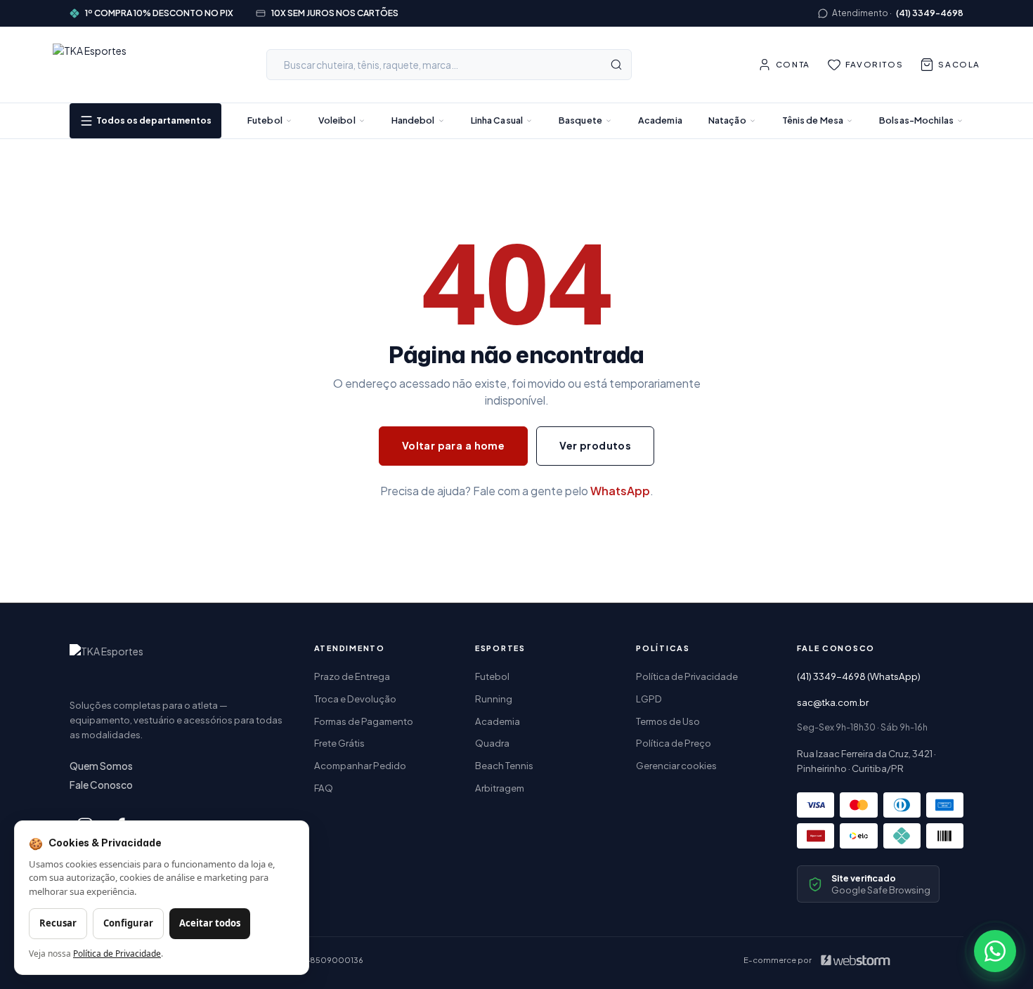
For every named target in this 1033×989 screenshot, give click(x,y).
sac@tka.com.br (833, 702)
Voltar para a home (453, 445)
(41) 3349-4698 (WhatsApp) (859, 676)
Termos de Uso (668, 721)
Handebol (413, 120)
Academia (660, 120)
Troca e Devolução (355, 699)
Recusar (58, 923)
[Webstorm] (855, 960)
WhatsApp (620, 490)
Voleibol (337, 120)
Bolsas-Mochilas (916, 120)
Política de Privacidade (687, 676)
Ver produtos (595, 445)
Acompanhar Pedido (360, 765)
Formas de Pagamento (363, 721)
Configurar (128, 923)
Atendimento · (897, 13)
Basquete (580, 120)
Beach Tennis (504, 765)
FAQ (323, 788)
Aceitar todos (209, 923)
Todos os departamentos (154, 120)
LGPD (649, 699)
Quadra (492, 743)
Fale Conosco (101, 785)
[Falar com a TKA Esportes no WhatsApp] (995, 951)
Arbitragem (499, 788)
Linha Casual (497, 120)
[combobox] (449, 64)
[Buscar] (616, 64)
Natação (727, 120)
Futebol (264, 120)
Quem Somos (101, 766)
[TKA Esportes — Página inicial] (97, 65)
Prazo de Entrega (352, 676)
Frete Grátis (339, 743)
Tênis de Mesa (813, 120)
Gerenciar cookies (676, 765)
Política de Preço (673, 743)
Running (493, 699)
